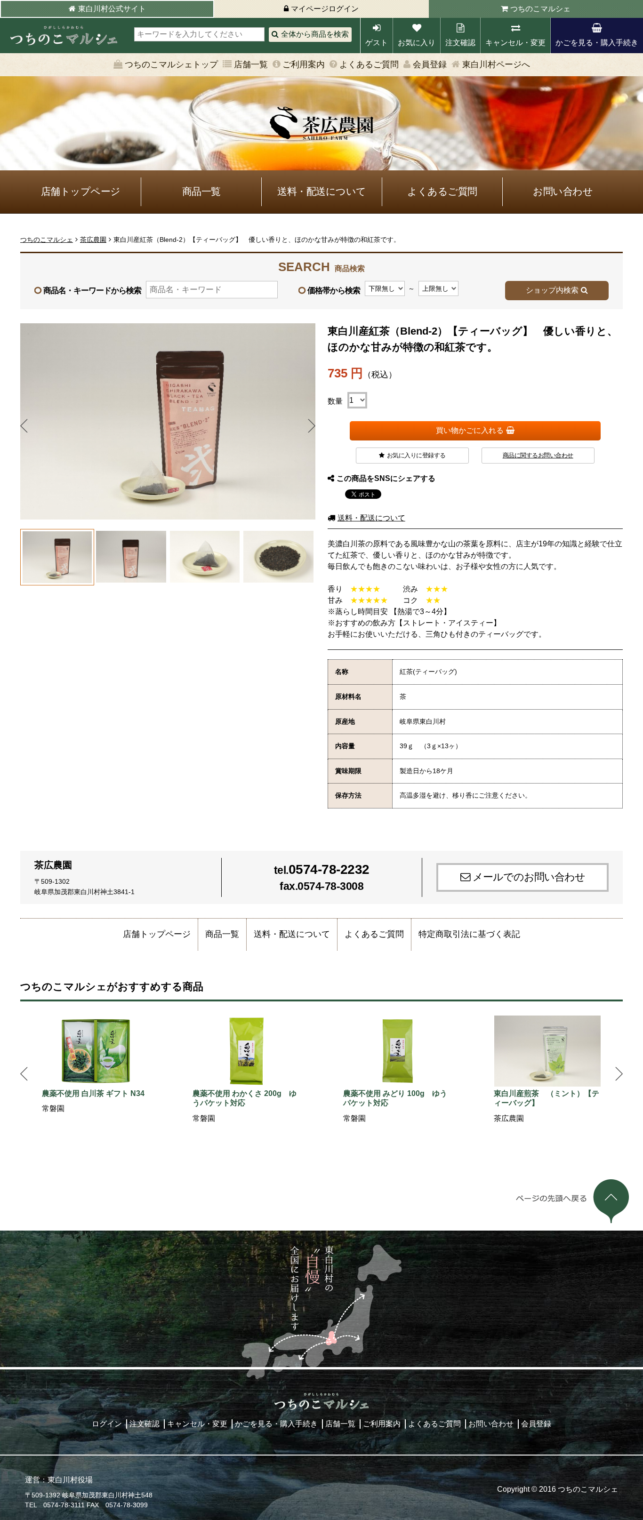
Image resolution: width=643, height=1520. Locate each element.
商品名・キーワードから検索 (92, 290)
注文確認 (460, 43)
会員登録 (430, 64)
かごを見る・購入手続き (596, 43)
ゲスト (376, 43)
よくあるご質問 (369, 64)
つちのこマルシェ (540, 9)
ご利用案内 (303, 64)
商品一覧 (201, 191)
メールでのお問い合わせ (529, 877)
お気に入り (416, 43)
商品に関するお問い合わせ (538, 455)
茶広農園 (93, 239)
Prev (24, 426)
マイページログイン (325, 9)
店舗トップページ (81, 191)
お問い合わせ (563, 191)
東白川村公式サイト (112, 9)
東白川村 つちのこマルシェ (63, 35)
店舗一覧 (251, 64)
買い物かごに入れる (470, 430)
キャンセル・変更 (515, 43)
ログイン (107, 1424)
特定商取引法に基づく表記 (469, 934)
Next (311, 426)
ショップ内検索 (552, 290)
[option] (95, 1065)
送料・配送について (321, 191)
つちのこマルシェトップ (171, 64)
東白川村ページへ (496, 64)
